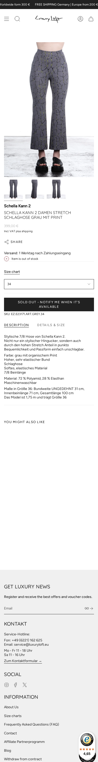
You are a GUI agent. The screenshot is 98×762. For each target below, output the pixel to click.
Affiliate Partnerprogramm (24, 742)
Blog (7, 750)
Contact (10, 733)
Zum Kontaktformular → (23, 661)
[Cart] (91, 18)
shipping (27, 231)
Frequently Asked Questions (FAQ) (31, 724)
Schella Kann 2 (17, 206)
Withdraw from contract (23, 759)
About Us (11, 707)
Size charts (13, 716)
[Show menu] (7, 18)
